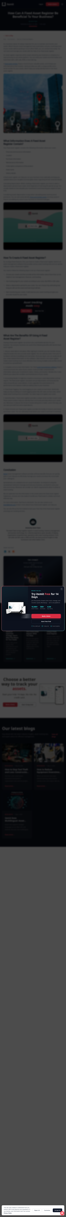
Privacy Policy (8, 1213)
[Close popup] (61, 588)
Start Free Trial (46, 621)
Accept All (57, 1210)
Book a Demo (46, 616)
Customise (47, 1210)
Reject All (37, 1210)
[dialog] (33, 1210)
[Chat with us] (62, 1213)
